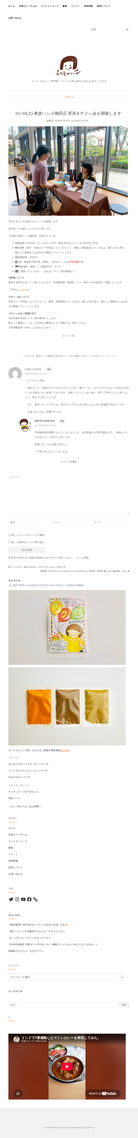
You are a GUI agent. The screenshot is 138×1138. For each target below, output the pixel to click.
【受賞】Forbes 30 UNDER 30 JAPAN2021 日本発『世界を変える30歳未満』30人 (83, 571)
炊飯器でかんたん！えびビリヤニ (26, 950)
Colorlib (67, 1127)
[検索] (127, 29)
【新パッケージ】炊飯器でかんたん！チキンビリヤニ (36, 931)
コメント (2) (68, 335)
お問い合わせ (15, 18)
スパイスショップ (49, 6)
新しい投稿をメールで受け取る (27, 542)
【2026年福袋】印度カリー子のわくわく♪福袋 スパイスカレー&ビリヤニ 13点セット (53, 944)
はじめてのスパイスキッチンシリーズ (28, 763)
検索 (124, 1004)
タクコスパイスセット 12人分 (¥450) (63, 585)
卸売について (103, 6)
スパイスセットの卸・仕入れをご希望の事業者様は (39, 750)
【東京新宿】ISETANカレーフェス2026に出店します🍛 (38, 924)
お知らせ (69, 96)
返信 (49, 369)
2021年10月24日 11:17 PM (35, 373)
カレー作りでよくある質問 (25, 806)
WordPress (88, 1127)
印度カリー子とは (28, 6)
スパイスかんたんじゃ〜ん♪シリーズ (27, 770)
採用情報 (88, 6)
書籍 (65, 6)
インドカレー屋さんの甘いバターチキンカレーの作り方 (37, 567)
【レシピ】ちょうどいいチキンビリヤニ (29, 937)
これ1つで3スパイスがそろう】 (27, 585)
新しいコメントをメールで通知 (27, 534)
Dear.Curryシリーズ (19, 777)
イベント (75, 6)
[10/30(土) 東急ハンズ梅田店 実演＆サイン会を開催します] (68, 171)
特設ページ (14, 798)
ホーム (11, 6)
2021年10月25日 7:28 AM (45, 425)
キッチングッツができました (23, 791)
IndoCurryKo (82, 120)
